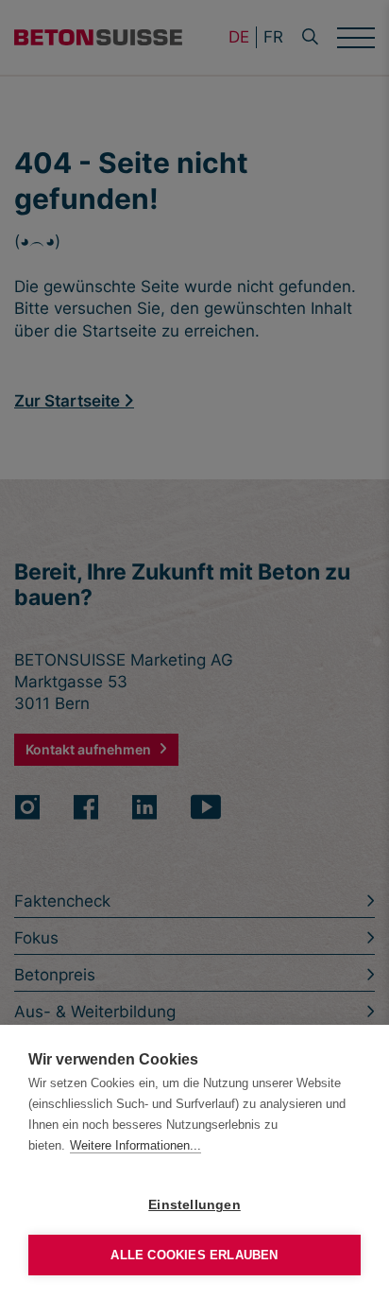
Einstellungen (194, 1205)
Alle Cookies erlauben (194, 1255)
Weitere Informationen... (135, 1145)
